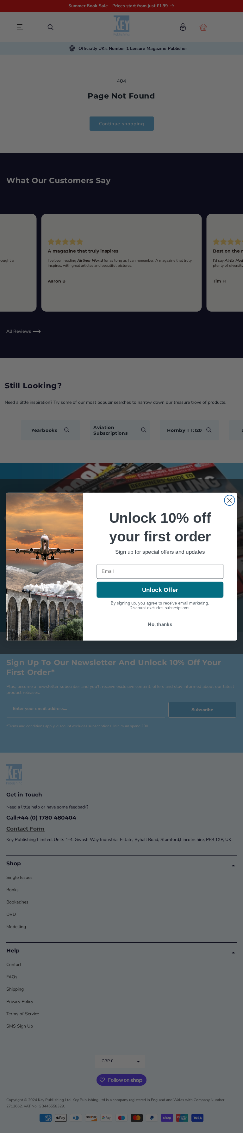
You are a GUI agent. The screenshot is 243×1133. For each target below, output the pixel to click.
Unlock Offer (160, 589)
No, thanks (160, 624)
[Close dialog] (229, 500)
